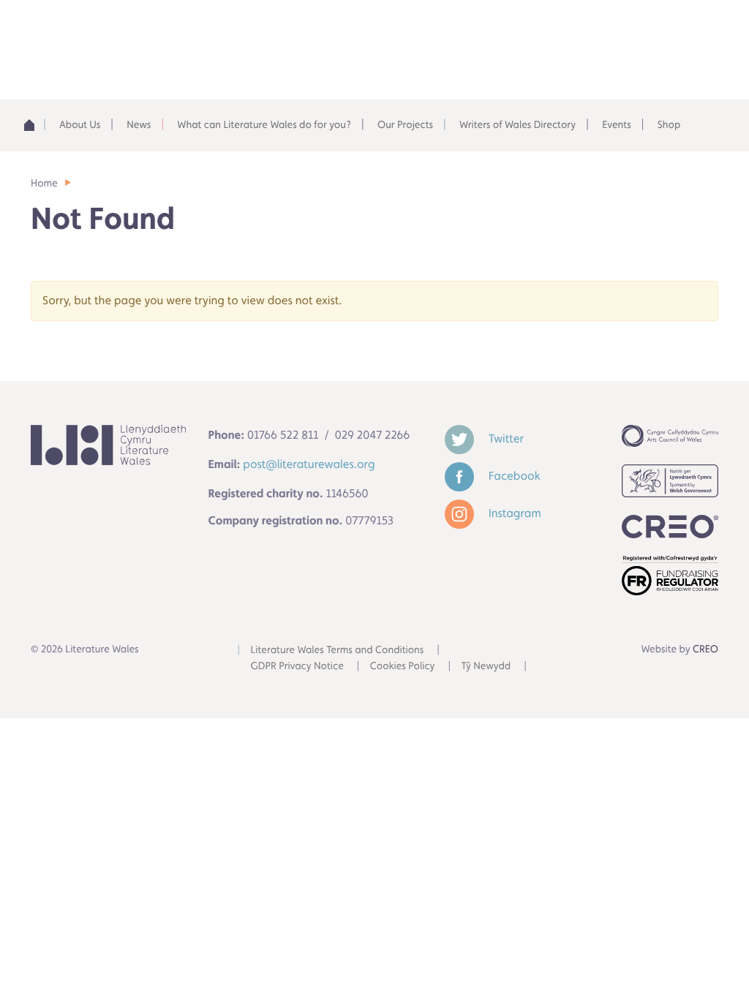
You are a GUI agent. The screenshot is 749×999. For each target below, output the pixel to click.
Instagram (513, 513)
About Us (79, 125)
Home (33, 125)
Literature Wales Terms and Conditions (337, 650)
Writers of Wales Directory (517, 125)
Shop (669, 125)
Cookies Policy (402, 666)
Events (616, 125)
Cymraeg (551, 29)
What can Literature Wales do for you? (264, 125)
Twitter (505, 438)
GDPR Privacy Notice (297, 666)
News (139, 125)
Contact (656, 29)
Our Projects (405, 125)
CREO (705, 649)
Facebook (513, 476)
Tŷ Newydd (486, 666)
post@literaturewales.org (308, 464)
